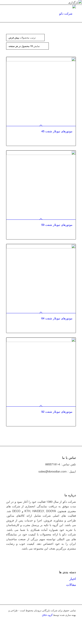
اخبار (72, 578)
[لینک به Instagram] (59, 619)
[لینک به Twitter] (53, 619)
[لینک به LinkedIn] (66, 619)
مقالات (71, 584)
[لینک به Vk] (72, 619)
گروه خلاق (47, 615)
